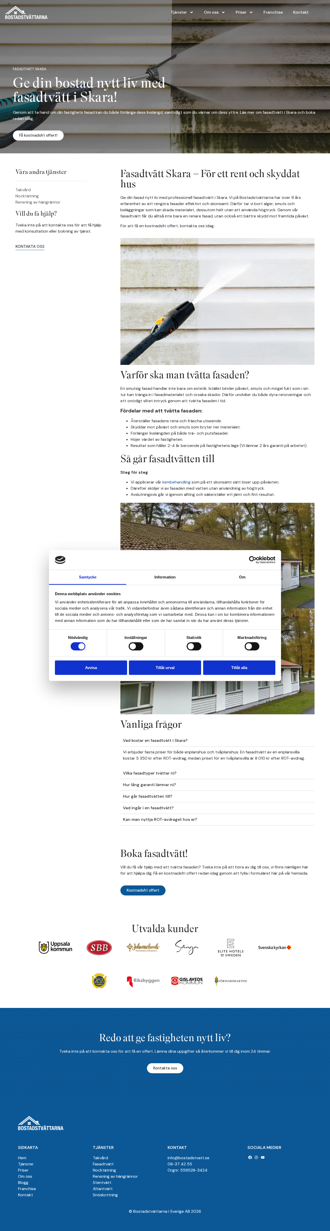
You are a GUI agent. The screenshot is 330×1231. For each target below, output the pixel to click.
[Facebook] (250, 1157)
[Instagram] (256, 1157)
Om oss (211, 12)
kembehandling (176, 482)
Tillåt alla (239, 667)
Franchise (273, 12)
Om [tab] (242, 577)
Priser (241, 12)
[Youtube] (262, 1157)
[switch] (136, 646)
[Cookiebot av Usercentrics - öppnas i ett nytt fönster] (252, 560)
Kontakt (301, 12)
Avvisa (91, 667)
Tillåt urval (165, 667)
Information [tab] (165, 577)
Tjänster (179, 12)
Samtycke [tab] (88, 577)
